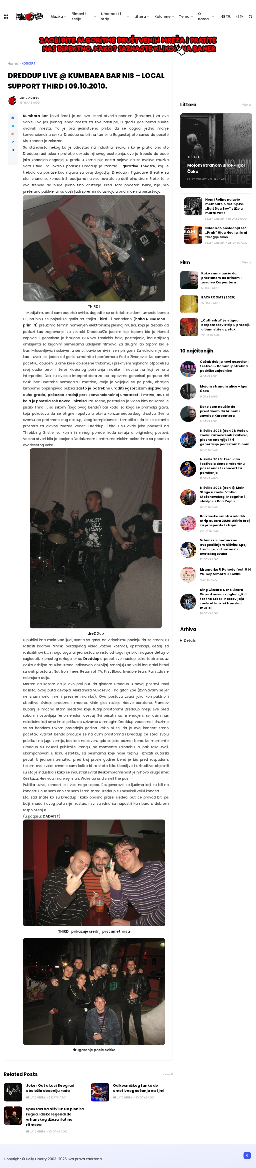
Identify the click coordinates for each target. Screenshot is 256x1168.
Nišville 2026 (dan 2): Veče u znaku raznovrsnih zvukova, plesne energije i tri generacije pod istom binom (225, 437)
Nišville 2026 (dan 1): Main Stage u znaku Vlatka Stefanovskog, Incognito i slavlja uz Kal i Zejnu (222, 494)
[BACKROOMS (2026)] (189, 304)
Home (13, 63)
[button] (13, 159)
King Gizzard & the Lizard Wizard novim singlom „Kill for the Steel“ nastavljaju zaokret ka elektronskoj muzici (223, 599)
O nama (203, 16)
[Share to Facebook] (13, 118)
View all (168, 1074)
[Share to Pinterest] (13, 134)
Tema (184, 16)
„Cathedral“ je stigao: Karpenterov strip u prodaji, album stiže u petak (225, 324)
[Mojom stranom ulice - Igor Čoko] (188, 391)
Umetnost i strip (111, 16)
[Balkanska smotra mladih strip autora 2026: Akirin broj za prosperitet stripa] (188, 524)
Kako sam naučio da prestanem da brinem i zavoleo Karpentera (221, 277)
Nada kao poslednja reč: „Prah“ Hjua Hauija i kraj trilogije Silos (226, 232)
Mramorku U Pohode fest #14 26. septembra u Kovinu (225, 571)
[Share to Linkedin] (13, 142)
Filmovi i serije (79, 16)
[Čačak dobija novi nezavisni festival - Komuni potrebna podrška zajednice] (188, 369)
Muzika (57, 16)
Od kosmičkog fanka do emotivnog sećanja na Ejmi (138, 1088)
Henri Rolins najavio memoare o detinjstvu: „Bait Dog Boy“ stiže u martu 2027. (225, 206)
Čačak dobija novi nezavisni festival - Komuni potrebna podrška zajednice (224, 366)
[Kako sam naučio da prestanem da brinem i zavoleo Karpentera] (189, 280)
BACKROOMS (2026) (218, 297)
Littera (140, 16)
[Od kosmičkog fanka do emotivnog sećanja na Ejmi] (100, 1092)
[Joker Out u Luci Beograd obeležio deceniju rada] (13, 1092)
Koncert (29, 64)
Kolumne (162, 16)
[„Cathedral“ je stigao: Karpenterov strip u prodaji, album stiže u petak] (189, 327)
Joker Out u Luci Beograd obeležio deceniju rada (50, 1088)
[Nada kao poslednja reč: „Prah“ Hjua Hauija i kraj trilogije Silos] (193, 235)
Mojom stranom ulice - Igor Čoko (216, 168)
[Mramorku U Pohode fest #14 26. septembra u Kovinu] (188, 575)
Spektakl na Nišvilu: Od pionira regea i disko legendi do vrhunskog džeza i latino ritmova (55, 1116)
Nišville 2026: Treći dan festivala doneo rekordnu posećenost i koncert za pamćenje (222, 466)
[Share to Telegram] (13, 150)
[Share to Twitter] (13, 126)
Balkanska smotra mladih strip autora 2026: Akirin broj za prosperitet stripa (225, 520)
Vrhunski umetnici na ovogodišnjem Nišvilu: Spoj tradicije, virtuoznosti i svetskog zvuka (223, 547)
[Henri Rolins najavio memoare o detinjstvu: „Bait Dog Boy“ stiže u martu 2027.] (193, 206)
